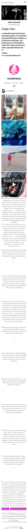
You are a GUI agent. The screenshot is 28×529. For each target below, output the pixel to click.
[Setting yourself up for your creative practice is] (14, 313)
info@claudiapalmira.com (19, 514)
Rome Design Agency (14, 520)
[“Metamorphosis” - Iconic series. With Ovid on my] (14, 133)
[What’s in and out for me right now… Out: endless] (14, 236)
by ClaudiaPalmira (12, 25)
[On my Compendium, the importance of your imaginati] (14, 287)
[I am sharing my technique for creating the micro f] (14, 416)
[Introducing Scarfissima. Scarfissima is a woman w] (14, 184)
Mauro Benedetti (14, 22)
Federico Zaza (19, 516)
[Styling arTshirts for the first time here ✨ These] (14, 390)
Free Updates (15, 83)
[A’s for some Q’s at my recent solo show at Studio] (14, 493)
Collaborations (7, 83)
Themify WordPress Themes (19, 521)
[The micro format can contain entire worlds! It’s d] (14, 442)
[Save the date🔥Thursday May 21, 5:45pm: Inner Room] (14, 468)
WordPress (10, 521)
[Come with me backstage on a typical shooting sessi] (14, 262)
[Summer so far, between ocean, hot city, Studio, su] (14, 158)
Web (19, 25)
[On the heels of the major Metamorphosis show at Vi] (14, 210)
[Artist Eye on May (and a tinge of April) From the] (14, 339)
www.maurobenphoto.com (11, 55)
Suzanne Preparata (11, 516)
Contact (21, 83)
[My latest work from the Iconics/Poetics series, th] (14, 365)
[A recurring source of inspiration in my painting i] (14, 107)
